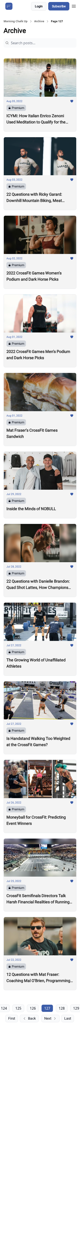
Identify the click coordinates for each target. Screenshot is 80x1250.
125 (18, 1008)
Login (39, 6)
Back (32, 1018)
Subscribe (59, 6)
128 (62, 1008)
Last (67, 1018)
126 (33, 1008)
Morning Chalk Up (16, 21)
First (11, 1018)
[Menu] (73, 5)
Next (47, 1018)
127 (47, 1008)
